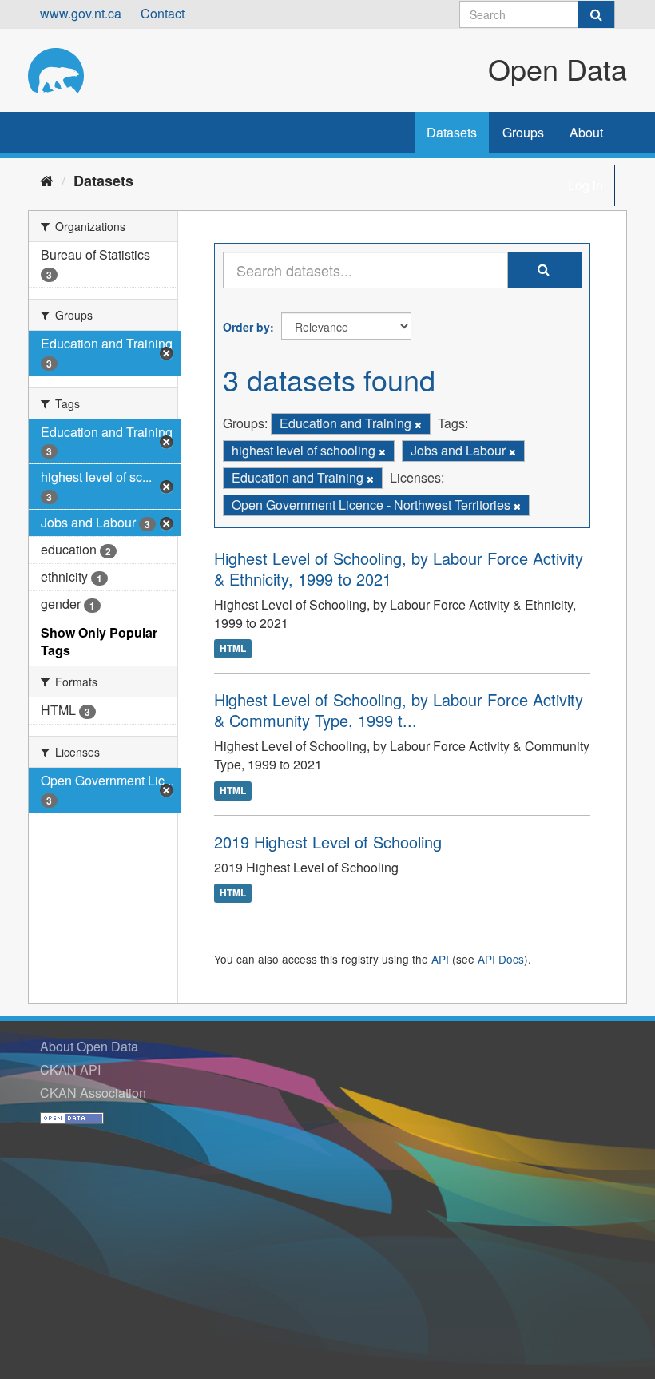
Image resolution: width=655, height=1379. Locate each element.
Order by (246, 327)
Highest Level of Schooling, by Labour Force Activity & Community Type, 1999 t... (398, 710)
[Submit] (596, 14)
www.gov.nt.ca (80, 13)
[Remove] (418, 424)
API (440, 959)
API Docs (501, 959)
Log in (585, 185)
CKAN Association (93, 1092)
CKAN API (70, 1069)
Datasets (452, 132)
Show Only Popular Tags (99, 641)
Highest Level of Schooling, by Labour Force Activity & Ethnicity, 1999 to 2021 (398, 568)
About (586, 132)
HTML (233, 649)
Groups (523, 132)
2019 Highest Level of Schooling (328, 841)
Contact (163, 13)
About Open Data (89, 1046)
